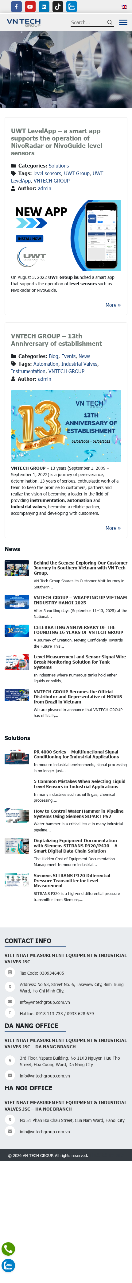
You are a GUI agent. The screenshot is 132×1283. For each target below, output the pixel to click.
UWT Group (77, 173)
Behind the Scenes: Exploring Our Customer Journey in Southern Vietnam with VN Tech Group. (80, 568)
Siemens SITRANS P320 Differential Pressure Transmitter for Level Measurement (72, 880)
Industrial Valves (79, 363)
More (111, 305)
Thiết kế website (106, 1155)
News (84, 356)
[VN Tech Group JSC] (24, 22)
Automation (45, 363)
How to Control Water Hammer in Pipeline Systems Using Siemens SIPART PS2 (78, 813)
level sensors (47, 173)
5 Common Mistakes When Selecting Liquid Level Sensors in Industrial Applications (80, 783)
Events (68, 356)
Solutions (59, 165)
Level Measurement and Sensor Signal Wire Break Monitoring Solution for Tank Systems (80, 662)
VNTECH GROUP (52, 180)
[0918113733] (8, 1249)
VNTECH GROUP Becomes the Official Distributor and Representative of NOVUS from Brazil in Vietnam (78, 697)
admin (44, 188)
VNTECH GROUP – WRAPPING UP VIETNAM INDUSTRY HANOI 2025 (80, 600)
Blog (53, 356)
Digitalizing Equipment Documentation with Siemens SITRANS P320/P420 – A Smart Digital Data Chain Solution (76, 845)
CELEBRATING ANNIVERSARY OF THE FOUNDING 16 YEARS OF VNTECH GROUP (78, 629)
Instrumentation (28, 371)
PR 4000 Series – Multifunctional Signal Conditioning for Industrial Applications (76, 754)
